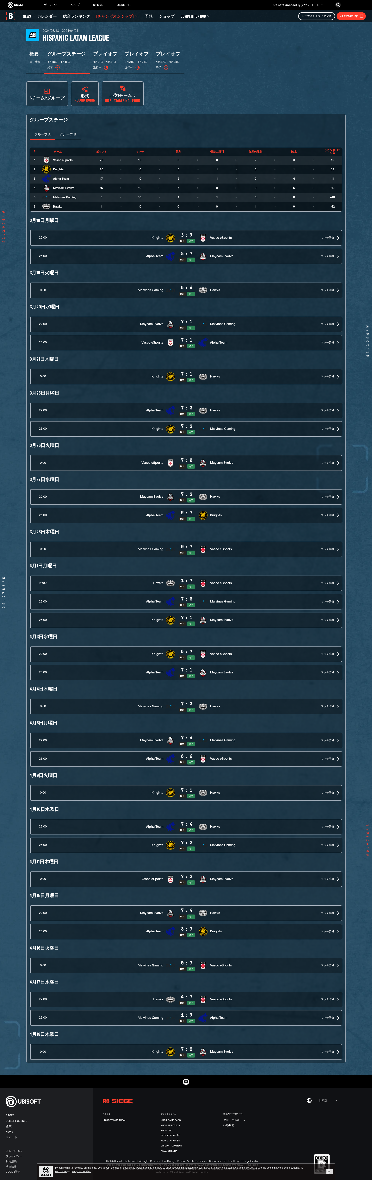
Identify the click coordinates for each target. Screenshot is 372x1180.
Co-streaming (349, 16)
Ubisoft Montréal (114, 1120)
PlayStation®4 (170, 1140)
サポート (11, 1137)
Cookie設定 (13, 1171)
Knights (58, 169)
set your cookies (81, 1171)
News (9, 1131)
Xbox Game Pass (171, 1120)
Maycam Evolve (63, 188)
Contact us (14, 1151)
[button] (186, 238)
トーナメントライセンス (317, 16)
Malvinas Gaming (65, 197)
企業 (9, 1126)
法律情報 (11, 1166)
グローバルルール (234, 1120)
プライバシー (14, 1156)
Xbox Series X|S (170, 1125)
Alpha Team (61, 178)
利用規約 (11, 1161)
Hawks (57, 206)
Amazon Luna (169, 1151)
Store (10, 1115)
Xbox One (166, 1130)
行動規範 (228, 1125)
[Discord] (186, 1082)
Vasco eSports (63, 160)
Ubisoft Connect (17, 1121)
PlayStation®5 (170, 1135)
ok (329, 1171)
